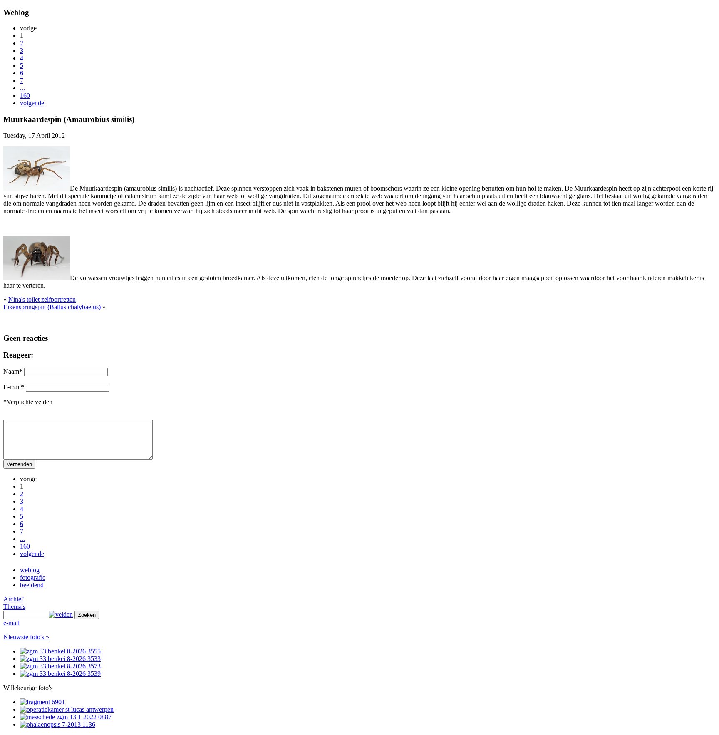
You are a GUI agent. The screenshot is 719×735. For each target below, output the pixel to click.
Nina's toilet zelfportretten (42, 299)
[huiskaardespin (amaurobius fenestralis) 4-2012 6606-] (36, 277)
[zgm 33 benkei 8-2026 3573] (60, 666)
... (22, 88)
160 (25, 95)
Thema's (14, 606)
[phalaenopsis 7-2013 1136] (57, 724)
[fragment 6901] (42, 701)
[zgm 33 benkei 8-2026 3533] (60, 658)
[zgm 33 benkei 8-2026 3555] (60, 651)
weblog (30, 570)
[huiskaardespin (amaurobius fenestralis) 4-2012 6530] (36, 188)
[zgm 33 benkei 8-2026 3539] (60, 673)
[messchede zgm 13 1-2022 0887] (66, 716)
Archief (13, 599)
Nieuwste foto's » (26, 637)
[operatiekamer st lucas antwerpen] (67, 709)
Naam (12, 371)
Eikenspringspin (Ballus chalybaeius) (52, 306)
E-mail (13, 386)
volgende (32, 103)
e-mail (11, 622)
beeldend (32, 584)
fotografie (32, 577)
